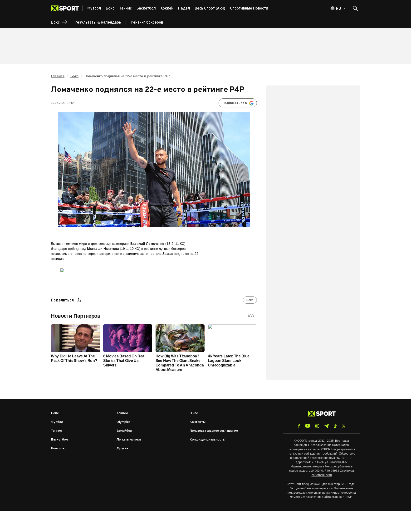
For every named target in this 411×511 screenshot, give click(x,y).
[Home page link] (67, 8)
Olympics (123, 422)
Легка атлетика (129, 440)
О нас (194, 413)
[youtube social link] (307, 426)
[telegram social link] (326, 426)
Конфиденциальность (207, 440)
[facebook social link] (299, 426)
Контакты (198, 422)
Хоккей (122, 413)
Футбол (57, 422)
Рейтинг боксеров (147, 22)
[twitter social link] (344, 426)
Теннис (56, 431)
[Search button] (355, 8)
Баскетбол (59, 440)
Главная (57, 76)
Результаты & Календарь (98, 22)
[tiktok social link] (335, 426)
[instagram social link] (317, 426)
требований (329, 453)
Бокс (74, 76)
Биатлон (57, 448)
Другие (122, 448)
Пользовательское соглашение (214, 431)
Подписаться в (234, 103)
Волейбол (124, 431)
